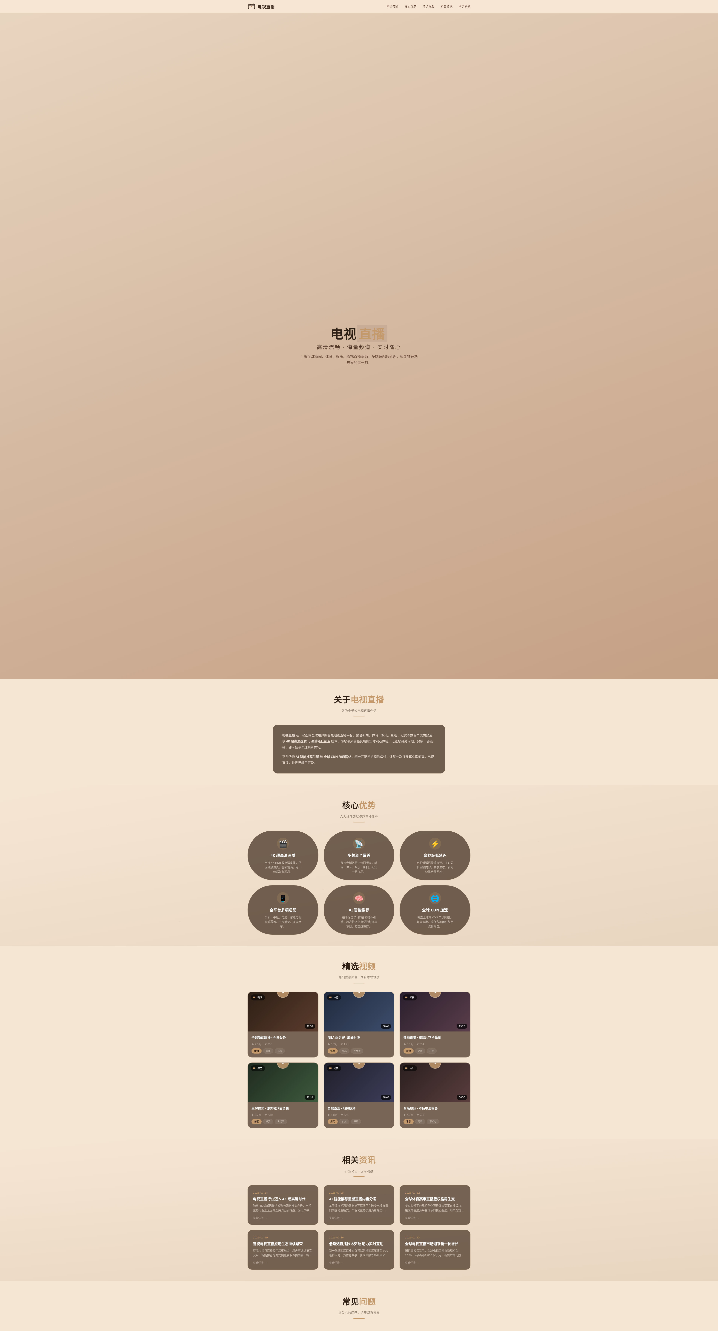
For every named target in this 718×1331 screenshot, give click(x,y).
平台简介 (393, 6)
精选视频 (429, 6)
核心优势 (411, 6)
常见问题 (464, 6)
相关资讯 (446, 6)
